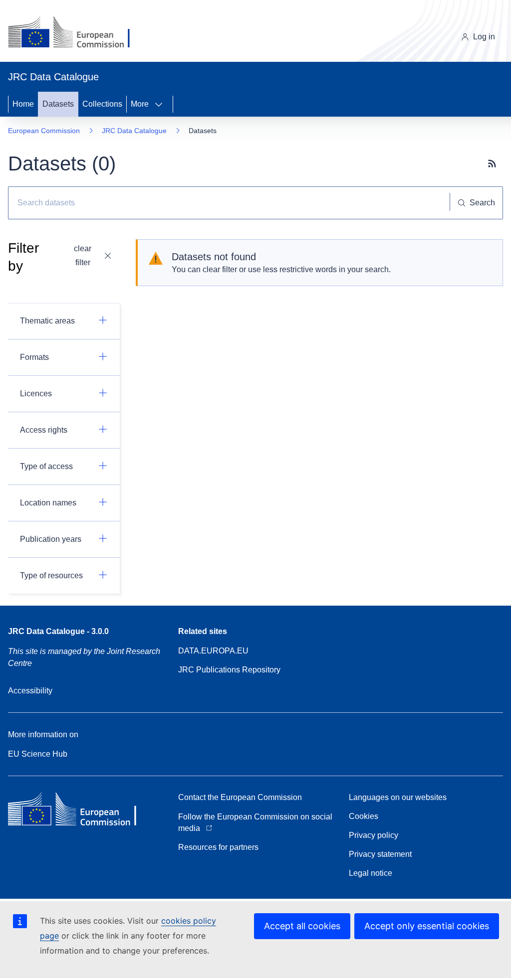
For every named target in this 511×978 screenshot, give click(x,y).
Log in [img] (484, 36)
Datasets (58, 104)
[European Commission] (76, 33)
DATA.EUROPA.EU (213, 651)
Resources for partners (218, 847)
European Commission (44, 131)
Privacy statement (380, 854)
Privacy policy (373, 835)
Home (23, 104)
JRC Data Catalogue (134, 131)
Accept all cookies (302, 926)
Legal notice (370, 873)
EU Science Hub (37, 754)
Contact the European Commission (240, 797)
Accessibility (30, 690)
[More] (162, 104)
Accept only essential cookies (426, 926)
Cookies (363, 816)
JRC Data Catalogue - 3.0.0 (58, 631)
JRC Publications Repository (229, 669)
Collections (102, 104)
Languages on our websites (398, 797)
